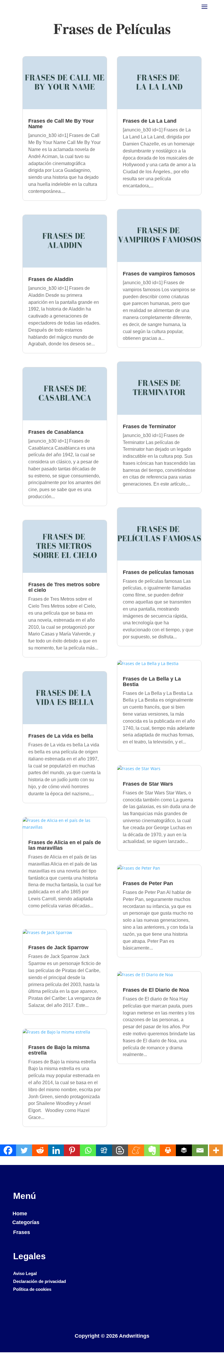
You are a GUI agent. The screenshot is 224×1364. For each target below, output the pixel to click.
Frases (21, 1232)
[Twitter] (24, 1150)
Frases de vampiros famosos (159, 274)
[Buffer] (184, 1150)
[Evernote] (152, 1150)
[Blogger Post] (120, 1150)
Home (20, 1213)
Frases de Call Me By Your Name (61, 123)
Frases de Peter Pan (148, 883)
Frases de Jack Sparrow (58, 947)
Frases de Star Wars (148, 784)
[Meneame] (136, 1150)
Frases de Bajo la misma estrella (59, 1050)
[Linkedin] (56, 1150)
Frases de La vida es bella (60, 736)
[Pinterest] (72, 1150)
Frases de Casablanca (55, 432)
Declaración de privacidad (39, 1281)
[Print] (168, 1150)
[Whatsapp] (88, 1150)
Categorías (25, 1222)
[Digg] (104, 1150)
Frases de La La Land (149, 121)
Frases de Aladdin (50, 279)
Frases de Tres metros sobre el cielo (64, 587)
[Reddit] (40, 1150)
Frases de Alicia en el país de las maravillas (64, 845)
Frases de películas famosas (158, 572)
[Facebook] (8, 1150)
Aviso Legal (25, 1273)
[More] (216, 1150)
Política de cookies (32, 1289)
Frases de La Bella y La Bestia (152, 681)
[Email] (200, 1150)
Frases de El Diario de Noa (156, 990)
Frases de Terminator (149, 426)
